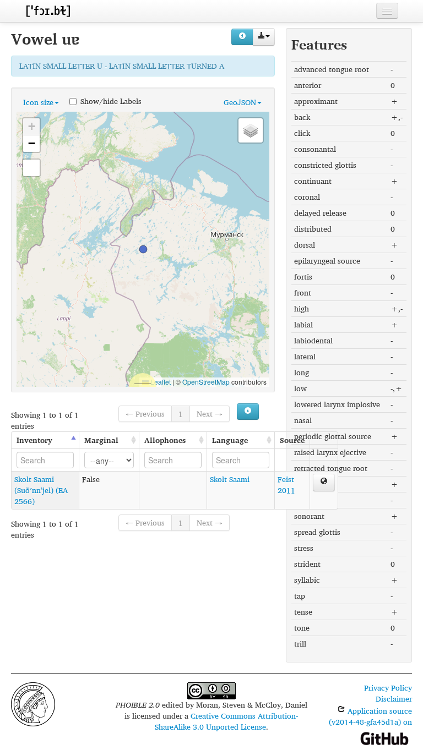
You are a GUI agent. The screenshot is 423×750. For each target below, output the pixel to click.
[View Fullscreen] (31, 168)
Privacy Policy (388, 687)
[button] (143, 249)
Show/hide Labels (111, 101)
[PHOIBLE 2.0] (48, 10)
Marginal (101, 440)
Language (230, 440)
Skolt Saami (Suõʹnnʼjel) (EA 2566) (41, 490)
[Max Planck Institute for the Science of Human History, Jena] (33, 703)
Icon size (38, 102)
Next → (210, 413)
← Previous (145, 413)
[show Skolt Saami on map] (324, 482)
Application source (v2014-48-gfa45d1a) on (370, 716)
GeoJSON (240, 102)
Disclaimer (394, 698)
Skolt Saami (230, 479)
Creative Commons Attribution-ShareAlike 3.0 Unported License (227, 721)
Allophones (165, 440)
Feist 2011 (286, 484)
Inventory (34, 440)
